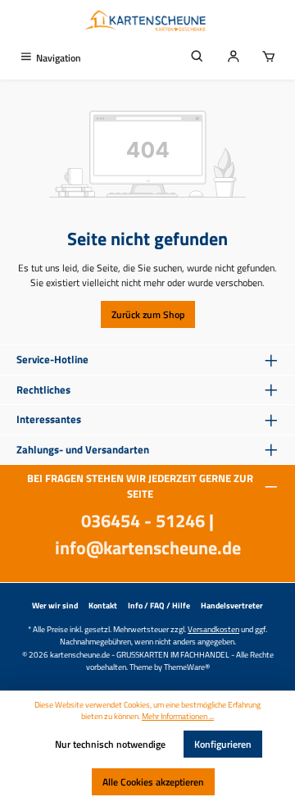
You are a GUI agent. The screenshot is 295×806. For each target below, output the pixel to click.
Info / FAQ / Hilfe (159, 605)
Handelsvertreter (232, 605)
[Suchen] (197, 57)
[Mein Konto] (234, 57)
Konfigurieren (223, 744)
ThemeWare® (187, 666)
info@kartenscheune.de (148, 548)
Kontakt (102, 605)
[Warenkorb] (269, 57)
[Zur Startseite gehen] (147, 22)
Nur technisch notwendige (110, 744)
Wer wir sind (55, 605)
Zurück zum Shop (147, 314)
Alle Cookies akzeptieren (153, 782)
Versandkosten (213, 628)
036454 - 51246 (143, 521)
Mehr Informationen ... (178, 716)
